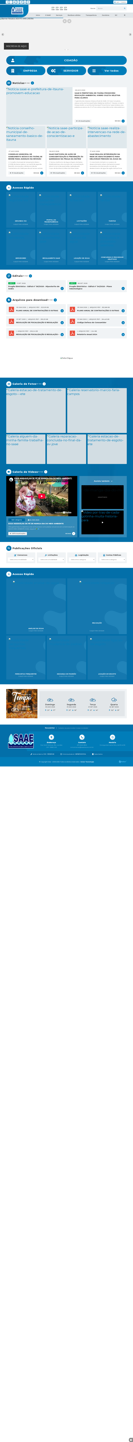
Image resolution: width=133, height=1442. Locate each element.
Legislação (83, 555)
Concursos (22, 555)
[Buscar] (125, 8)
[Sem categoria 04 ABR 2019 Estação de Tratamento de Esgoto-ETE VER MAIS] (107, 449)
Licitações (53, 555)
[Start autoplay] (65, 21)
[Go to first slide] (130, 34)
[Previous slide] (2, 34)
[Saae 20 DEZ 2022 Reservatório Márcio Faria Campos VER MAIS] (97, 410)
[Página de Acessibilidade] (28, 2)
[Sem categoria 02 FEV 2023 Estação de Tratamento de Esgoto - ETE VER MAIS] (36, 410)
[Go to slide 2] (66, 49)
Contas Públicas (113, 555)
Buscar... (93, 8)
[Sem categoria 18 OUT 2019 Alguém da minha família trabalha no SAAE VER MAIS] (25, 449)
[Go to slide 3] (67, 49)
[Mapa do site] (24, 2)
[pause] (69, 21)
